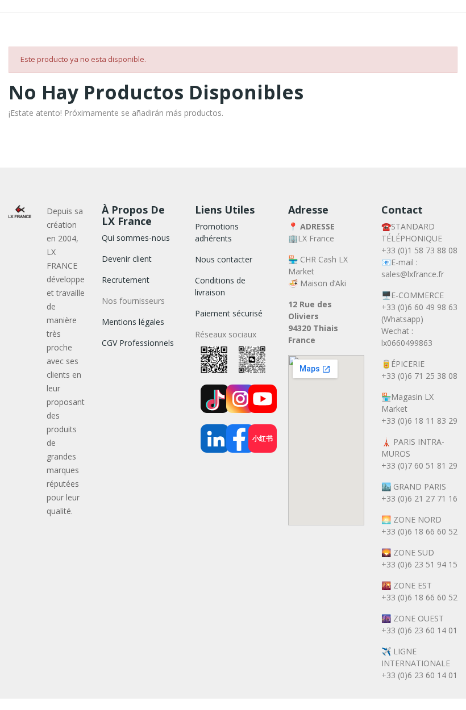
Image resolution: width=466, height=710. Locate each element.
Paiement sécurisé (229, 313)
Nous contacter (223, 259)
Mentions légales (133, 321)
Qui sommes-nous (136, 237)
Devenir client (127, 258)
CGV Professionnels (138, 342)
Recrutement (125, 279)
